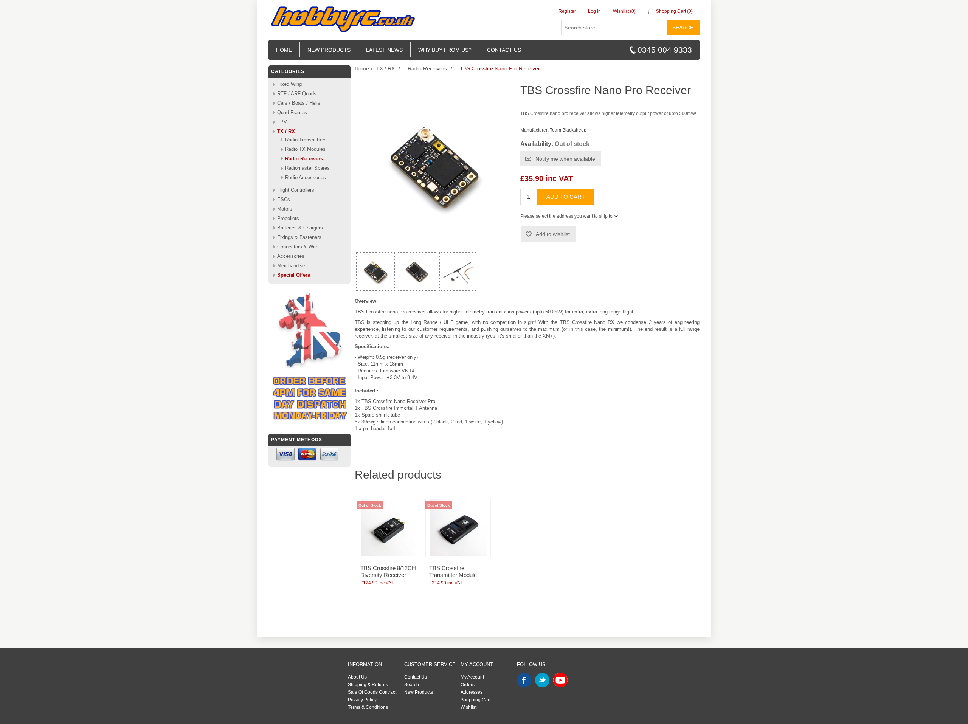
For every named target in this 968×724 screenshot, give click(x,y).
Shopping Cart (475, 699)
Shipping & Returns (368, 684)
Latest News (384, 50)
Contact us (504, 50)
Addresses (471, 692)
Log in (594, 11)
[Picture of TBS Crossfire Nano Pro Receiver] (375, 271)
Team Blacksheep (568, 130)
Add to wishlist (553, 234)
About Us (357, 677)
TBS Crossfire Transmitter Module (453, 571)
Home (284, 50)
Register (567, 11)
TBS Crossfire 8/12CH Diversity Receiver (388, 571)
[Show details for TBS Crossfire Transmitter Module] (458, 528)
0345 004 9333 (665, 49)
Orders (468, 684)
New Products (329, 50)
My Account (472, 677)
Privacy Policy (362, 699)
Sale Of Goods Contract (372, 692)
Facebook (524, 680)
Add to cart (565, 197)
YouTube (560, 680)
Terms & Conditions (368, 707)
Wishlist (468, 707)
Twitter (542, 680)
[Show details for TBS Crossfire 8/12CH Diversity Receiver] (389, 528)
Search (683, 28)
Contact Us (415, 677)
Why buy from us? (445, 50)
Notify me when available (565, 159)
